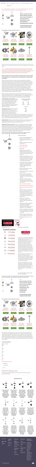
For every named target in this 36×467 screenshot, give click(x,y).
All (28, 68)
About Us (15, 446)
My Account (10, 442)
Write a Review (4, 361)
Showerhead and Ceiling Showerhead (21, 72)
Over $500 (12, 71)
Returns (9, 445)
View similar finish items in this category (26, 185)
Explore (32, 3)
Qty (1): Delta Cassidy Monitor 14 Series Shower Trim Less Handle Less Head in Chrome (6, 40)
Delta (21, 12)
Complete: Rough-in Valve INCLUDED (12, 69)
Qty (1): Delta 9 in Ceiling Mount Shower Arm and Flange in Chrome (29, 55)
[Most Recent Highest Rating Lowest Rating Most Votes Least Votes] (18, 367)
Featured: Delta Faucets (25, 3)
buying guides (30, 338)
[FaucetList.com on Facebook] (4, 441)
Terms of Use (16, 454)
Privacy (15, 452)
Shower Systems (12, 3)
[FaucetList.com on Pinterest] (5, 441)
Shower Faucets (16, 71)
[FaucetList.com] (3, 3)
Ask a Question (9, 361)
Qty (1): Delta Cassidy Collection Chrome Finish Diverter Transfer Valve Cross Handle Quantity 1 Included (5, 55)
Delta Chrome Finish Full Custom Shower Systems (15, 70)
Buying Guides (9, 5)
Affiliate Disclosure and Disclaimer (16, 442)
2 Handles (6, 68)
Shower (17, 3)
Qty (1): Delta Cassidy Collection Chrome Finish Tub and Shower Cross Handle (13, 40)
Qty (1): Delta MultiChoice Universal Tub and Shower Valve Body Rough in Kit (21, 40)
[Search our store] (12, 5)
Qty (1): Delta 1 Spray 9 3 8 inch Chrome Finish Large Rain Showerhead (21, 55)
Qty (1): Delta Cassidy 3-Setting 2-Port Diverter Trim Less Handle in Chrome (29, 40)
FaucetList (9, 227)
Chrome (5, 69)
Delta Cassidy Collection (22, 69)
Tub (20, 3)
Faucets (8, 3)
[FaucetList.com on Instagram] (2, 443)
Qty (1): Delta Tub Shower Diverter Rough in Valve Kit (14, 55)
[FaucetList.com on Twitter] (2, 441)
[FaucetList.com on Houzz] (4, 443)
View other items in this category (25, 183)
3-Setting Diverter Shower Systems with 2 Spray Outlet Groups (18, 68)
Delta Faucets (26, 70)
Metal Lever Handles (8, 71)
